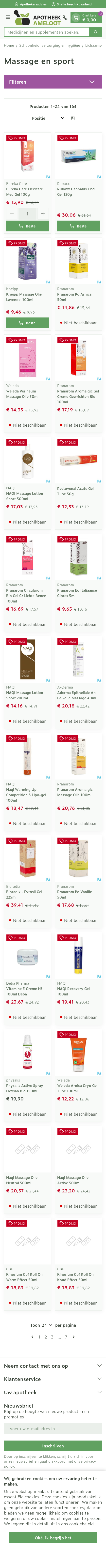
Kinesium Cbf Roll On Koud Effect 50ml (75, 1277)
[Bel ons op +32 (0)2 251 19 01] (65, 17)
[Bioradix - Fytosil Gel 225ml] (27, 858)
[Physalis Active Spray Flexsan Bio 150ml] (27, 1052)
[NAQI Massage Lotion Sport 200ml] (27, 659)
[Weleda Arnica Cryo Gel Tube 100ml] (78, 1052)
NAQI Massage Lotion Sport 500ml (24, 496)
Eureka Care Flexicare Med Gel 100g (24, 191)
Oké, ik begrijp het (53, 1538)
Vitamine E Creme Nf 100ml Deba (24, 991)
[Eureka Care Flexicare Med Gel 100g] (27, 156)
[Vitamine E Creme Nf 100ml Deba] (27, 955)
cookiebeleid (81, 1524)
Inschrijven (53, 1446)
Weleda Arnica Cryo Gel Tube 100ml (77, 1088)
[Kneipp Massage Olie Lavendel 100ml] (27, 261)
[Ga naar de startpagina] (37, 17)
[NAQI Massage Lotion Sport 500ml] (27, 460)
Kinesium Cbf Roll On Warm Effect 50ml (24, 1277)
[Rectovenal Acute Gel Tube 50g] (78, 460)
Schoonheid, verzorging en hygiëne (49, 45)
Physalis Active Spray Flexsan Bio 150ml (24, 1088)
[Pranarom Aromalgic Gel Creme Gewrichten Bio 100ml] (78, 358)
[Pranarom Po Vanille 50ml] (78, 858)
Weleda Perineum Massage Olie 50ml (22, 393)
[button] (53, 82)
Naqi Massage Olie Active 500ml (72, 1180)
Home (9, 45)
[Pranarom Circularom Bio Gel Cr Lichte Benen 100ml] (27, 557)
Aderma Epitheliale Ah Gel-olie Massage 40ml (76, 695)
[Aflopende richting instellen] (73, 118)
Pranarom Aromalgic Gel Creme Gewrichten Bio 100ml (78, 396)
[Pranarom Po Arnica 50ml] (78, 261)
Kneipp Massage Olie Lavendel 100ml (24, 296)
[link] (33, 1336)
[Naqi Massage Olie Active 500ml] (78, 1149)
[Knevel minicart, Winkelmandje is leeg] (75, 17)
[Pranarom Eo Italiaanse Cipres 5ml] (78, 557)
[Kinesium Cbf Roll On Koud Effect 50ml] (78, 1241)
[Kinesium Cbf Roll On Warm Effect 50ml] (27, 1241)
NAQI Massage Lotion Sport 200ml (24, 695)
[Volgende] (72, 1336)
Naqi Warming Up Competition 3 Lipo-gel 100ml (26, 795)
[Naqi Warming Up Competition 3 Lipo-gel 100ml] (27, 756)
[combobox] (47, 32)
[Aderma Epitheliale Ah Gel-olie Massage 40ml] (78, 659)
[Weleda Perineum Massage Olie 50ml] (27, 358)
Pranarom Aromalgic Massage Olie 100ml (74, 792)
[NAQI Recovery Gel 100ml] (78, 955)
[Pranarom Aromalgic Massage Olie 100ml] (78, 756)
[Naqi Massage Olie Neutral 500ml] (27, 1149)
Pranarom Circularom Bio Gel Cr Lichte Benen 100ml (26, 595)
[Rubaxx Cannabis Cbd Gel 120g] (78, 156)
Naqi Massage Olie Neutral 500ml (21, 1180)
